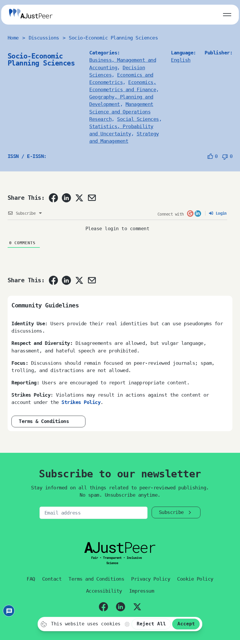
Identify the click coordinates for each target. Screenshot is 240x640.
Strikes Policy (80, 402)
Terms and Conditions (96, 579)
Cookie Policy (195, 579)
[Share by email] (92, 197)
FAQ (31, 579)
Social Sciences (138, 119)
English (180, 60)
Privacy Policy (150, 579)
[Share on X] (79, 198)
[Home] (31, 14)
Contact (51, 579)
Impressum (141, 591)
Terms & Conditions (44, 421)
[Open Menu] (227, 13)
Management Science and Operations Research (121, 111)
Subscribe (171, 512)
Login (220, 213)
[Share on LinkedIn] (66, 197)
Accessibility (104, 591)
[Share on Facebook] (53, 197)
